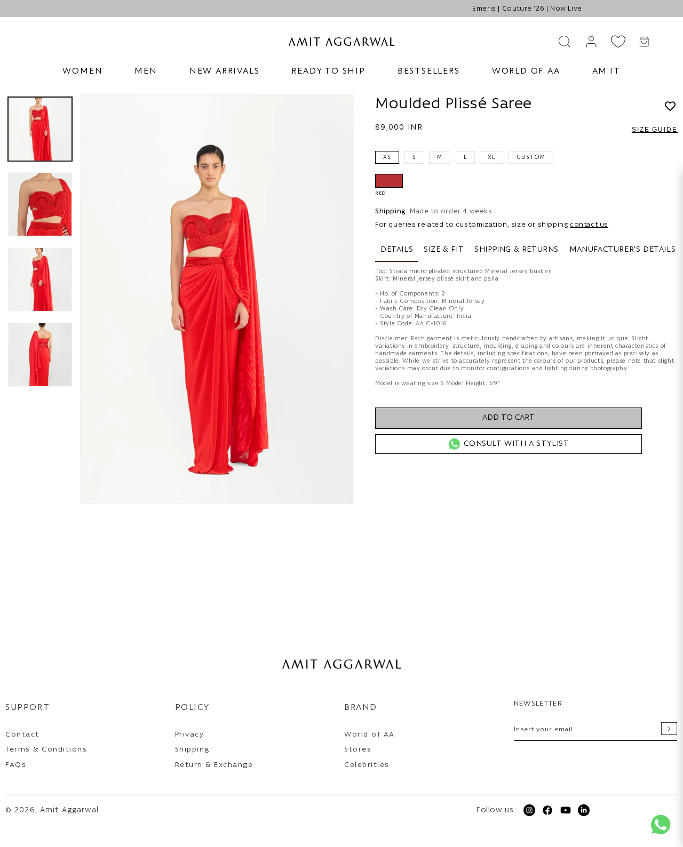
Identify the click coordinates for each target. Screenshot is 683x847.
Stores (357, 749)
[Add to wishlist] (670, 107)
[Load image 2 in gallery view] (40, 204)
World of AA (369, 734)
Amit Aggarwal (69, 810)
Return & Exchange (214, 765)
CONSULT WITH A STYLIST (516, 444)
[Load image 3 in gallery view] (40, 279)
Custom (531, 158)
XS (387, 158)
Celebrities (367, 765)
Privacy (189, 734)
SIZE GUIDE (655, 129)
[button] (82, 72)
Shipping (192, 749)
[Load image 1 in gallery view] (40, 129)
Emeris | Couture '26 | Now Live (341, 8)
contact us (589, 224)
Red (389, 181)
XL (491, 158)
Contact (22, 734)
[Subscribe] (669, 728)
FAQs (15, 765)
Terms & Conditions (46, 749)
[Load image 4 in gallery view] (40, 355)
